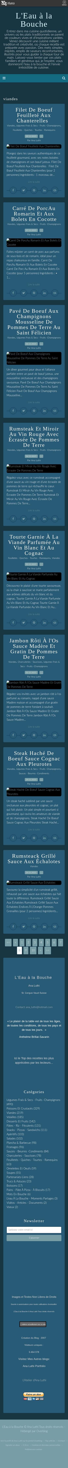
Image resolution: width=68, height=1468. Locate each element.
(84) (28, 1151)
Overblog (42, 1431)
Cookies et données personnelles (46, 1445)
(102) (15, 1138)
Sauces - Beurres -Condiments (34, 773)
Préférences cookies (33, 1449)
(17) (14, 1185)
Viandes (11, 126)
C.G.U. (26, 1445)
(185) (15, 1117)
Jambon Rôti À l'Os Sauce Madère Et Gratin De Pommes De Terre (34, 649)
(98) (21, 1142)
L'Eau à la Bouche (34, 20)
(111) (27, 1130)
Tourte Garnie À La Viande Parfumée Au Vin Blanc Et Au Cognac (34, 545)
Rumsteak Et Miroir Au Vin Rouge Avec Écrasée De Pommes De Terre (34, 437)
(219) (15, 1112)
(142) (21, 1121)
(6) (18, 1194)
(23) (19, 1181)
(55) (14, 1172)
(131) (24, 1125)
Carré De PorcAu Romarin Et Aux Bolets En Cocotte (34, 213)
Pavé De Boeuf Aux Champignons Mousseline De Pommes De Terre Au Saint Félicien (34, 322)
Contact (61, 1441)
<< (8, 942)
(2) (27, 1202)
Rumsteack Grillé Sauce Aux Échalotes (34, 858)
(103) (15, 1134)
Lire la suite (34, 182)
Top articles (50, 1441)
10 (33, 950)
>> (47, 950)
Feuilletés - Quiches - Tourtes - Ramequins (34, 130)
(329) (23, 1108)
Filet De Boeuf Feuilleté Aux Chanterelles (34, 115)
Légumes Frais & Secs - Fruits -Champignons (38, 126)
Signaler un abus (12, 1445)
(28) (20, 1177)
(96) (15, 1147)
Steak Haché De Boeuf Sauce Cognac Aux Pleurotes (34, 758)
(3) (32, 1198)
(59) (21, 1168)
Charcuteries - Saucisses (30, 662)
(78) (24, 1155)
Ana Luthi (18, 1441)
